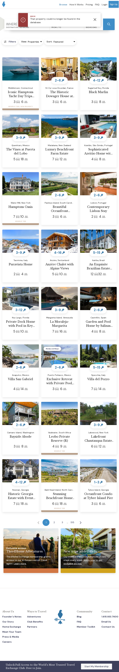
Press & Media (10, 636)
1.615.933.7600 (109, 616)
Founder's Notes (11, 616)
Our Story (8, 621)
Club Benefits (35, 621)
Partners (32, 626)
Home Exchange (11, 626)
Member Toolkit (86, 626)
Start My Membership (96, 666)
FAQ (79, 621)
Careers (7, 641)
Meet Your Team (11, 631)
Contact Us (108, 626)
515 (72, 522)
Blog (79, 616)
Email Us (106, 621)
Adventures (34, 616)
